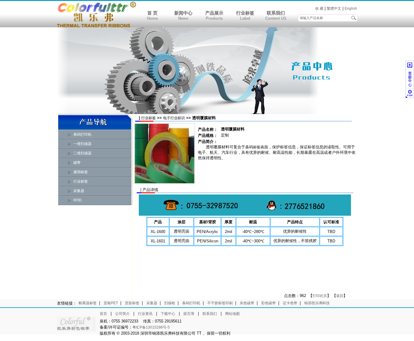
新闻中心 (183, 12)
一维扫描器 (82, 144)
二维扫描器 (82, 153)
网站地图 (232, 314)
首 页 (152, 12)
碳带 (77, 162)
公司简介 (122, 314)
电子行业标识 (174, 118)
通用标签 (80, 172)
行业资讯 (145, 314)
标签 (256, 147)
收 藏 (319, 8)
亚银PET (111, 303)
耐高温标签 (87, 303)
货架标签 (132, 303)
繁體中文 (334, 8)
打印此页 (319, 296)
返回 (339, 296)
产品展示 (214, 12)
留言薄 (188, 314)
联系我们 (276, 12)
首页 (103, 314)
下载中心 (168, 314)
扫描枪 (169, 303)
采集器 (78, 191)
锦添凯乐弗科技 (317, 303)
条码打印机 (82, 134)
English (351, 8)
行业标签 (245, 12)
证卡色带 (290, 303)
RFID (77, 200)
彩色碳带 (268, 303)
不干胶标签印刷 (220, 303)
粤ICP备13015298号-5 (151, 327)
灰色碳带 (247, 303)
